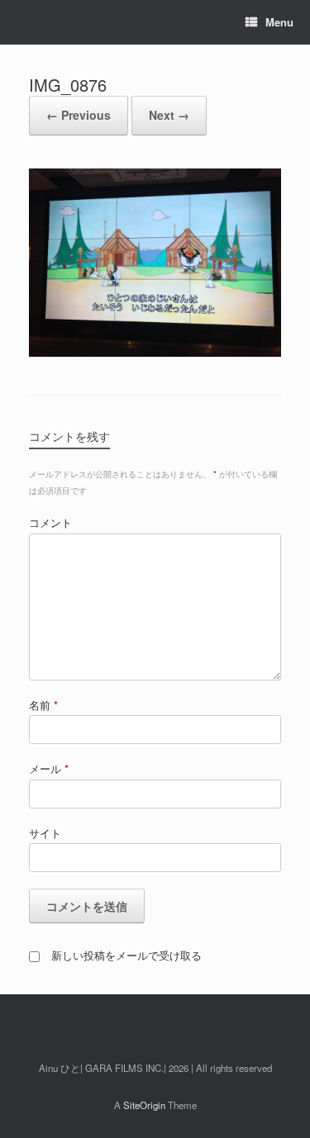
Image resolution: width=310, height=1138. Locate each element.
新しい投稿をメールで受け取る (126, 955)
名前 (43, 705)
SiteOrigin (144, 1105)
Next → (169, 115)
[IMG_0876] (155, 352)
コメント (50, 522)
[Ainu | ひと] (29, 22)
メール (49, 768)
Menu (279, 22)
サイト (45, 833)
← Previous (78, 115)
